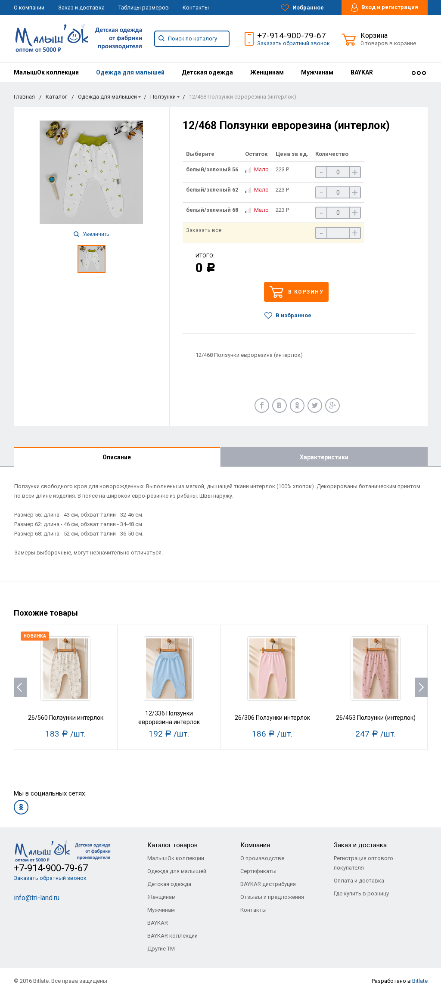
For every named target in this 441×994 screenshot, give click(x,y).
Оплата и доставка (359, 880)
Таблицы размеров (143, 7)
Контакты (196, 7)
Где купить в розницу (361, 893)
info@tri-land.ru (36, 898)
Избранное (307, 7)
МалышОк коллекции (46, 72)
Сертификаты (258, 871)
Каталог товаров (172, 845)
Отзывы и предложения (272, 897)
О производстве (262, 858)
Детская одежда (207, 72)
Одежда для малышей (130, 72)
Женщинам (267, 72)
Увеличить (95, 234)
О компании (29, 7)
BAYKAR (362, 72)
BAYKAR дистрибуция (268, 884)
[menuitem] (46, 72)
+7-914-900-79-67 (291, 35)
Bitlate (420, 981)
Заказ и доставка (81, 7)
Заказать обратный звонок (293, 43)
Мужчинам (317, 72)
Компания (255, 845)
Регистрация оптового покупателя (363, 863)
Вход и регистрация (389, 7)
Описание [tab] (116, 457)
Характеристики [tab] (324, 457)
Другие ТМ (161, 948)
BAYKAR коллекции (172, 935)
